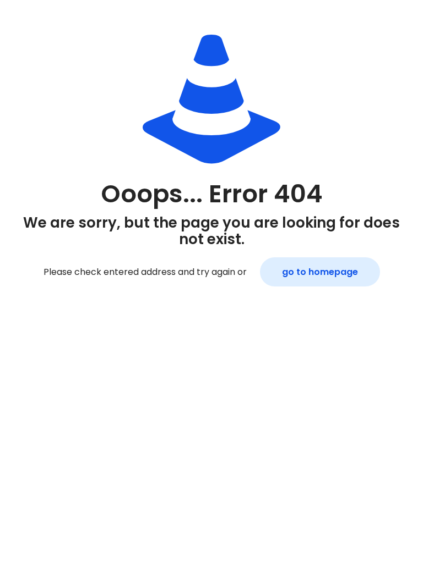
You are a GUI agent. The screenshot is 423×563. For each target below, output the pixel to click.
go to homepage (320, 272)
